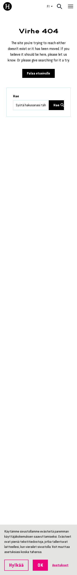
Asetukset (60, 565)
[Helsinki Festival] (7, 6)
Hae (16, 96)
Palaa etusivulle (38, 73)
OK (40, 565)
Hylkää (16, 565)
